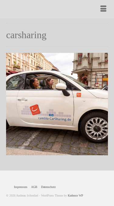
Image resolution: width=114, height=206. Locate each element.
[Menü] (103, 9)
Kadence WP (75, 195)
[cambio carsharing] (57, 104)
